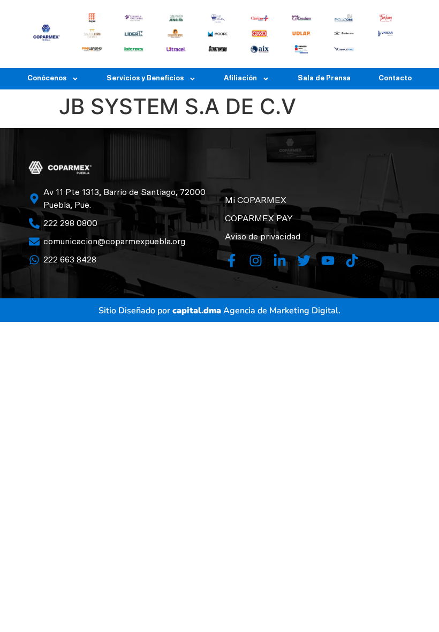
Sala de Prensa (324, 78)
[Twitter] (304, 260)
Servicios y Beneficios (145, 78)
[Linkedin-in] (279, 260)
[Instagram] (255, 260)
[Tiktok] (352, 260)
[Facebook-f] (231, 260)
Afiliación (240, 78)
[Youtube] (328, 260)
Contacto (395, 78)
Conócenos (46, 78)
